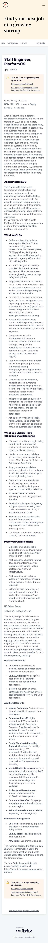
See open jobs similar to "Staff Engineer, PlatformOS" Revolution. (26, 89)
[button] (43, 5)
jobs (3, 43)
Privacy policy (18, 937)
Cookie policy (30, 937)
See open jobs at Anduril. (22, 84)
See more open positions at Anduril (24, 910)
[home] (5, 4)
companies (12, 43)
